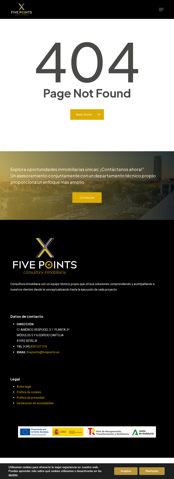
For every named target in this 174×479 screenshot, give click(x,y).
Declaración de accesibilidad (35, 403)
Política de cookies (29, 392)
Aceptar (126, 471)
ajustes (12, 475)
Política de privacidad (30, 398)
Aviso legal (24, 386)
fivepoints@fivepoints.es (43, 352)
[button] (161, 9)
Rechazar (152, 471)
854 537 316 (39, 346)
